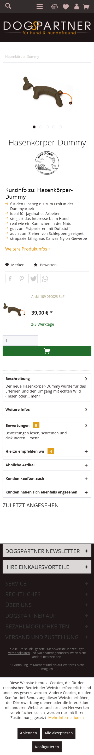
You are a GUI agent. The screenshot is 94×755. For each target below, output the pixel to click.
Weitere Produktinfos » (27, 249)
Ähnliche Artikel (19, 464)
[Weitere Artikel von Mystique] (47, 163)
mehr (35, 396)
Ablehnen (28, 732)
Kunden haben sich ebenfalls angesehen (41, 492)
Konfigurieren (47, 746)
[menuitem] (38, 6)
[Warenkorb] (88, 7)
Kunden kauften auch (24, 478)
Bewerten (48, 264)
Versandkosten (19, 653)
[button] (9, 278)
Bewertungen (17, 425)
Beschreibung (17, 378)
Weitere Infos (17, 409)
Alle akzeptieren (59, 732)
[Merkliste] (68, 7)
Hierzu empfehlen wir (28, 451)
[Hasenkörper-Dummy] (14, 310)
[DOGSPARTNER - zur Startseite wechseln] (47, 27)
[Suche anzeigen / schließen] (10, 6)
